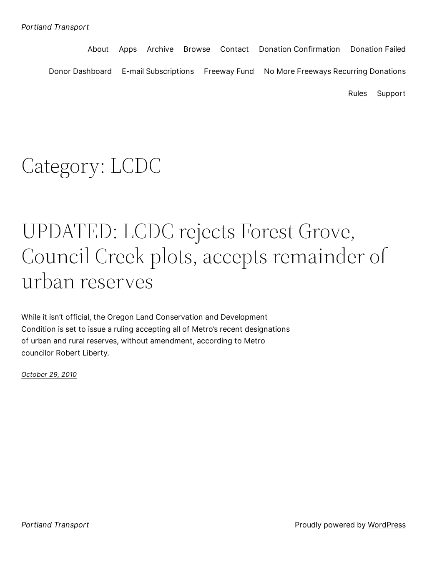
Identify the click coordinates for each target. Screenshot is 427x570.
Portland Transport (55, 27)
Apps (128, 49)
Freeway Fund (229, 71)
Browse (196, 49)
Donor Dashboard (80, 71)
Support (391, 93)
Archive (160, 49)
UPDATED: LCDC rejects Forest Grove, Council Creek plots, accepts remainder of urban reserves (204, 255)
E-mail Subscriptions (158, 71)
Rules (357, 93)
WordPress (387, 524)
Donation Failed (378, 49)
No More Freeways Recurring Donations (335, 71)
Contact (234, 49)
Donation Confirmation (299, 49)
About (98, 49)
